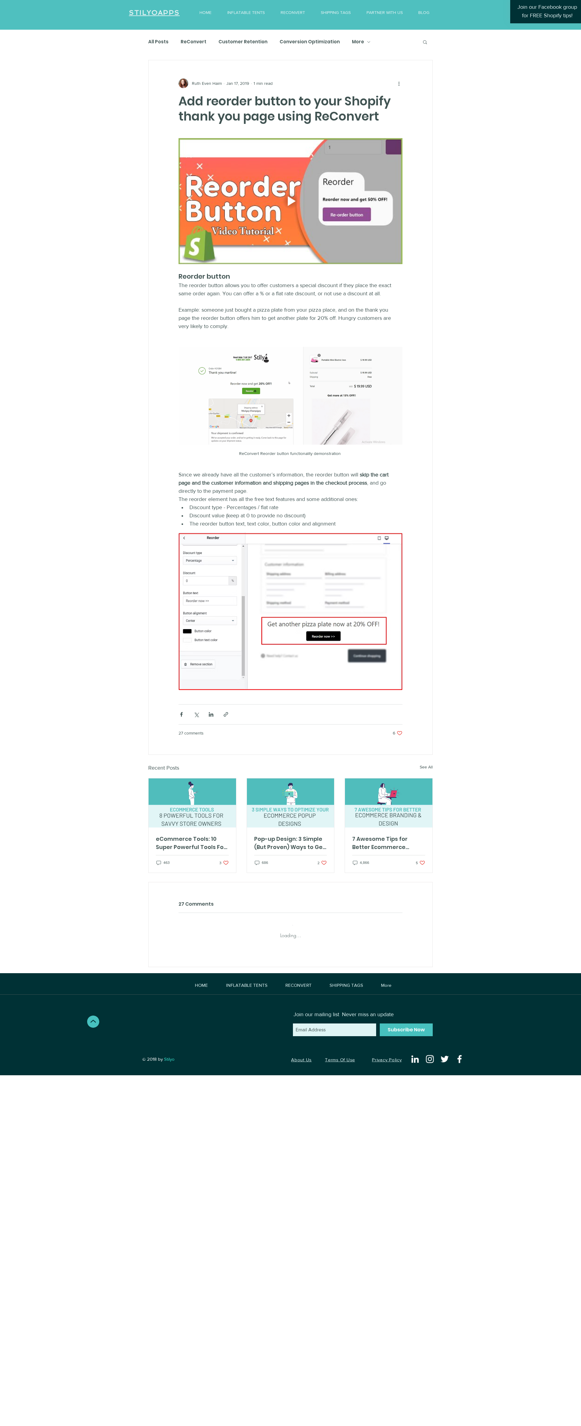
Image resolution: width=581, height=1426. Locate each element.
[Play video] (290, 201)
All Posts (158, 42)
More (358, 42)
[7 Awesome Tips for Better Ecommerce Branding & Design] (388, 802)
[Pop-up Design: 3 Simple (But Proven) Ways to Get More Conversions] (290, 802)
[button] (425, 41)
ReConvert (193, 42)
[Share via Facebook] (181, 714)
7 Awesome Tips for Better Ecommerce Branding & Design (380, 843)
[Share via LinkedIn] (211, 714)
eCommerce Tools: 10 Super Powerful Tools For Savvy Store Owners (191, 843)
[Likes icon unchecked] (197, 1014)
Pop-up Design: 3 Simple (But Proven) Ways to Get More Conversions (289, 843)
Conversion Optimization (310, 42)
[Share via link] (226, 714)
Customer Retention (243, 42)
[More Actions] (398, 966)
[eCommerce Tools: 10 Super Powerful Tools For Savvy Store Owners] (192, 802)
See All (426, 766)
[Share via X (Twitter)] (196, 714)
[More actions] (398, 83)
